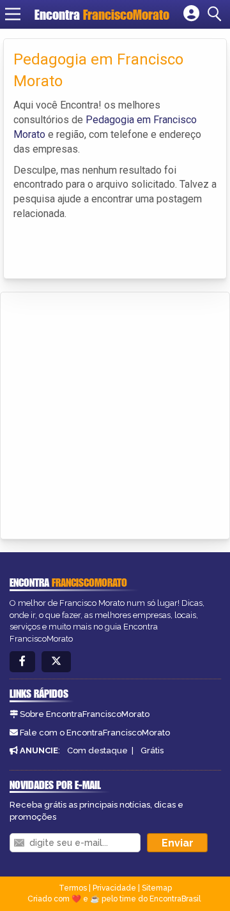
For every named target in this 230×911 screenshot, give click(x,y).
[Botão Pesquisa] (216, 14)
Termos (73, 888)
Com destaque (97, 750)
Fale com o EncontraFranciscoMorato (95, 732)
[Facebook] (22, 661)
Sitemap (157, 888)
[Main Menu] (13, 14)
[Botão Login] (191, 14)
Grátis (152, 750)
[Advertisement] (115, 414)
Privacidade (114, 888)
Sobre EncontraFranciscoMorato (85, 714)
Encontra (101, 14)
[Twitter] (56, 661)
